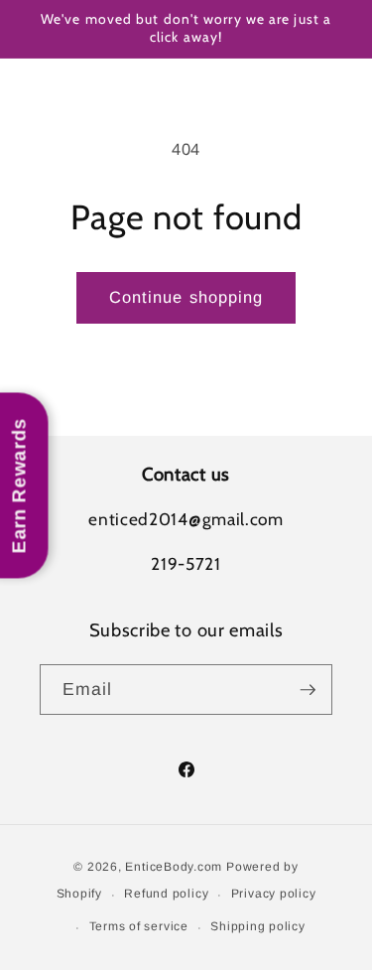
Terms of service (138, 926)
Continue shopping (186, 297)
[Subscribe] (307, 690)
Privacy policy (273, 894)
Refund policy (166, 894)
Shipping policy (258, 926)
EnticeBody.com (173, 867)
